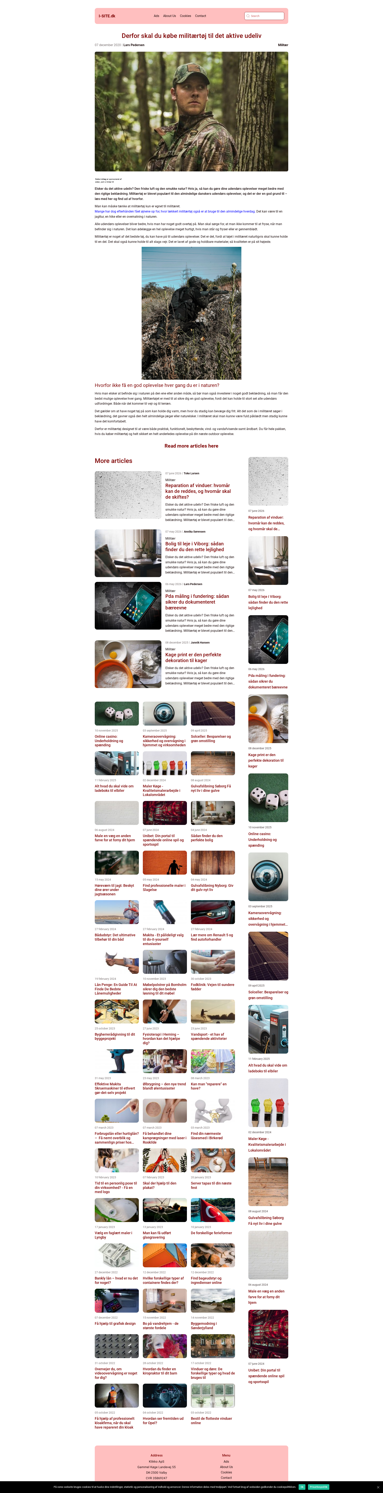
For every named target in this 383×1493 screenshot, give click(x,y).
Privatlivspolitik (318, 1487)
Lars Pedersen (133, 45)
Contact (200, 16)
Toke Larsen (191, 473)
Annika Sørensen (194, 531)
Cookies (185, 16)
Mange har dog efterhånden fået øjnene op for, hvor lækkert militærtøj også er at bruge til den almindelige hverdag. (175, 211)
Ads (156, 16)
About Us (169, 16)
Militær (283, 45)
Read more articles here (191, 446)
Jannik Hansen (200, 642)
